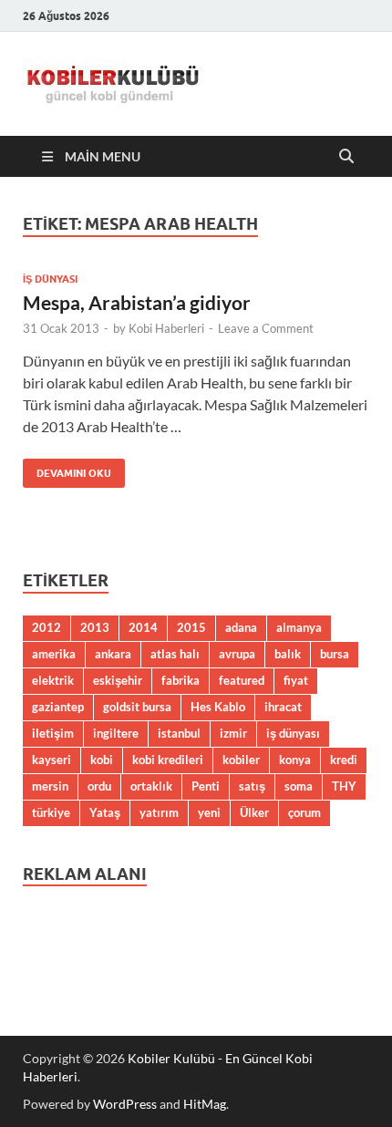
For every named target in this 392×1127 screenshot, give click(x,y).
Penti (205, 786)
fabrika (180, 680)
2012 (46, 627)
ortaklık (151, 786)
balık (287, 653)
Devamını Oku (67, 469)
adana (241, 627)
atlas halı (175, 653)
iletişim (53, 733)
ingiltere (116, 733)
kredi (343, 759)
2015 (191, 627)
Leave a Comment (266, 328)
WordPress (125, 1103)
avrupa (237, 653)
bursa (334, 653)
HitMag (204, 1103)
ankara (113, 653)
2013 (94, 627)
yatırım (159, 812)
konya (295, 759)
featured (241, 680)
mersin (50, 786)
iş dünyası (293, 733)
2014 (143, 627)
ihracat (283, 706)
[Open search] (346, 157)
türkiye (51, 812)
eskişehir (117, 680)
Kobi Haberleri (166, 328)
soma (298, 786)
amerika (54, 653)
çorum (304, 812)
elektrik (53, 680)
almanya (299, 627)
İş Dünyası (50, 279)
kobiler (241, 759)
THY (344, 786)
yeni (209, 812)
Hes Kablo (218, 706)
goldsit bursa (137, 706)
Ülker (254, 812)
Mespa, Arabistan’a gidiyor (137, 302)
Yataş (104, 812)
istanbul (179, 733)
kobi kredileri (167, 759)
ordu (99, 786)
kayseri (51, 759)
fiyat (296, 680)
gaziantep (58, 706)
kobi (101, 759)
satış (252, 786)
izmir (233, 733)
